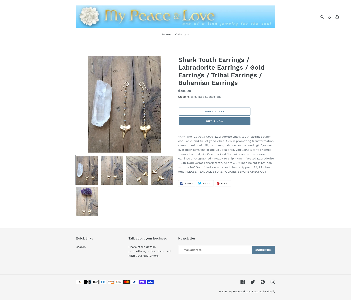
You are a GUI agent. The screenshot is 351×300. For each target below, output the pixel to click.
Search (81, 247)
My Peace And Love (240, 291)
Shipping (184, 96)
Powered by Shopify (263, 291)
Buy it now (214, 121)
